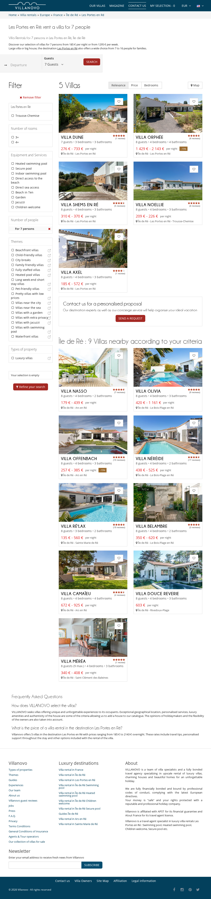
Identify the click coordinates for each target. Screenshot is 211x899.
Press (12, 811)
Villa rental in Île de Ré (72, 775)
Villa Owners (83, 881)
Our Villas (97, 6)
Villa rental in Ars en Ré (72, 819)
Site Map (103, 881)
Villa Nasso (74, 391)
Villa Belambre (152, 526)
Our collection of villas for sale (27, 841)
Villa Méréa (73, 661)
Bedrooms (151, 85)
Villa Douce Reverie (157, 593)
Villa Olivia (148, 391)
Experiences (16, 785)
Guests (49, 58)
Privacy (13, 821)
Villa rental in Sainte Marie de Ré (78, 824)
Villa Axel (71, 272)
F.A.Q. (12, 816)
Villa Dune (72, 137)
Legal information (144, 881)
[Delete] (49, 229)
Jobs (11, 806)
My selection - (162, 6)
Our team (14, 790)
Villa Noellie (150, 204)
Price (135, 85)
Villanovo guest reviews (23, 800)
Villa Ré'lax (73, 526)
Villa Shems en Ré (79, 204)
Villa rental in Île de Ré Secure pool (79, 808)
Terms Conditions (19, 826)
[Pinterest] (190, 890)
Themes (13, 775)
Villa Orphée (149, 137)
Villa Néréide (150, 458)
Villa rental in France (71, 770)
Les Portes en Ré (67, 48)
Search (91, 62)
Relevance (118, 85)
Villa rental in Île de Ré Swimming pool (79, 786)
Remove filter (31, 97)
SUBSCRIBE (92, 865)
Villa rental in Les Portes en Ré (77, 780)
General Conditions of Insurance (28, 831)
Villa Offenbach (79, 458)
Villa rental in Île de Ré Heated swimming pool (77, 794)
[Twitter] (198, 890)
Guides (13, 780)
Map (195, 85)
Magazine (116, 6)
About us (14, 795)
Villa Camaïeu (76, 593)
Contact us (137, 6)
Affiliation (120, 881)
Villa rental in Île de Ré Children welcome (77, 802)
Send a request (130, 318)
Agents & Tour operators (24, 836)
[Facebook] (174, 890)
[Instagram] (182, 890)
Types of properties (20, 770)
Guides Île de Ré (68, 814)
